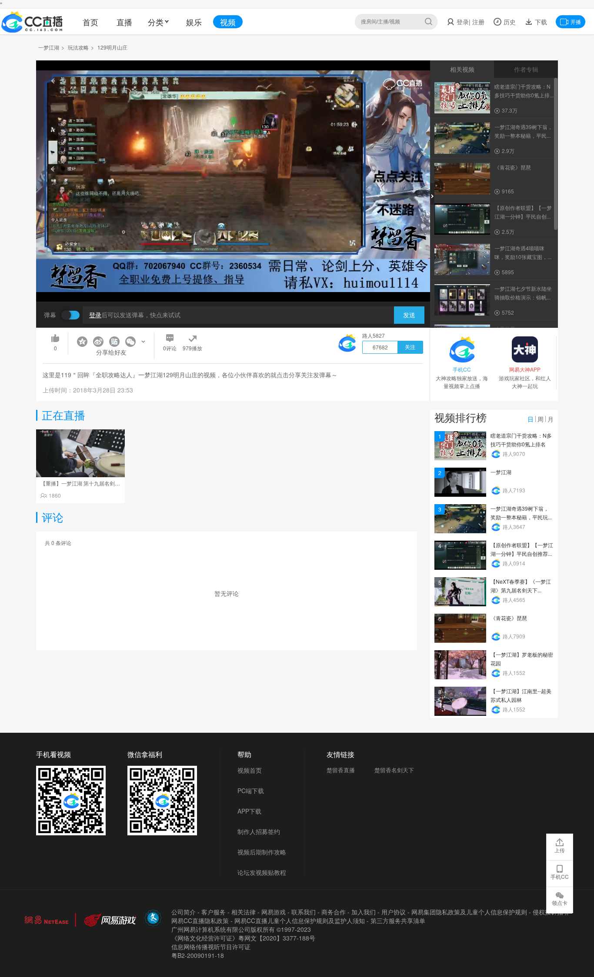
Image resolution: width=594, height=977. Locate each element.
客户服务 (213, 911)
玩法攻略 (78, 47)
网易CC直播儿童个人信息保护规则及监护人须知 (299, 920)
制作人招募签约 (258, 831)
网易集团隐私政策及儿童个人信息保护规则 (469, 911)
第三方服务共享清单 (397, 920)
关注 (410, 347)
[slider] (233, 281)
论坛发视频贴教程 (261, 872)
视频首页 (249, 770)
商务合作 (333, 911)
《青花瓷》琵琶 (509, 617)
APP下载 (249, 811)
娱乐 (194, 21)
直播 (124, 21)
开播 (576, 21)
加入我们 (363, 911)
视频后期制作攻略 (261, 852)
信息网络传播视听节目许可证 (210, 946)
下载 (540, 21)
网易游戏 (273, 911)
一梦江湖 (48, 47)
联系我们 (303, 911)
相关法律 (243, 911)
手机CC (560, 876)
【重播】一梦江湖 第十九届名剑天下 (82, 483)
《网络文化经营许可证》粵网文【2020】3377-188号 (243, 938)
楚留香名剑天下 (394, 770)
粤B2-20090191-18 (197, 955)
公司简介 (183, 911)
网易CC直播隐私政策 (200, 920)
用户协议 (393, 911)
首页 (90, 21)
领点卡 (559, 902)
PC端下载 (250, 791)
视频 (228, 21)
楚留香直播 (341, 770)
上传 (559, 850)
